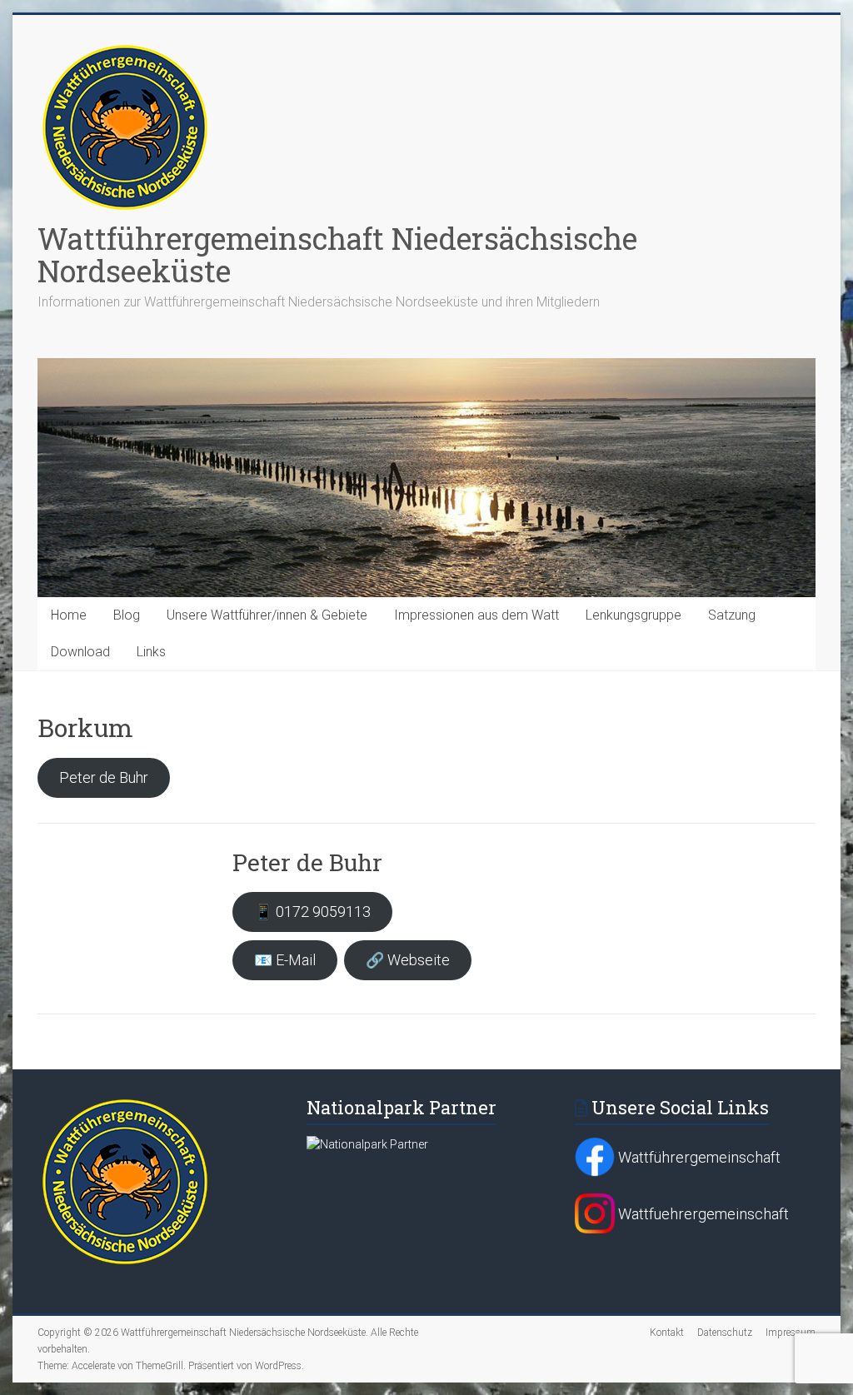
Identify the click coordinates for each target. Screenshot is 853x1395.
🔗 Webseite (408, 960)
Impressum (791, 1332)
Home (69, 615)
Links (151, 652)
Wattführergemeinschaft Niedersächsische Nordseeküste (337, 254)
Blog (126, 615)
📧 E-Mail (285, 960)
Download (80, 652)
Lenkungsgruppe (633, 615)
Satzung (732, 615)
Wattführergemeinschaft (698, 1157)
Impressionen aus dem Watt (476, 615)
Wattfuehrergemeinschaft (702, 1214)
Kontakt (667, 1332)
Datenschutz (724, 1332)
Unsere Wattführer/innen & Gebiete (267, 615)
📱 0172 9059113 (312, 911)
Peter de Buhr (103, 777)
